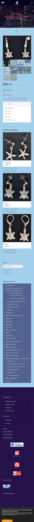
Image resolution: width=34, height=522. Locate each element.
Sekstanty (10, 372)
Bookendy (8, 321)
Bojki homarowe (11, 304)
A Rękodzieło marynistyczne (13, 288)
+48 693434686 (7, 435)
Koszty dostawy (10, 410)
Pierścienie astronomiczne (14, 367)
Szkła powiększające (11, 378)
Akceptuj (5, 519)
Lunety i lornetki (10, 338)
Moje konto (9, 420)
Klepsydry (8, 335)
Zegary (8, 381)
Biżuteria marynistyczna (13, 290)
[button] (28, 38)
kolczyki (5, 99)
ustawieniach (21, 514)
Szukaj (6, 272)
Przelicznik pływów (12, 369)
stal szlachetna (20, 99)
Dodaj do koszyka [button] (9, 169)
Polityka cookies (10, 404)
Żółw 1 (6, 203)
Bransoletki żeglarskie (15, 293)
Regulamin (8, 407)
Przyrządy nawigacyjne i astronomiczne (16, 358)
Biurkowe (8, 318)
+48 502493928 (7, 432)
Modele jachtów (10, 344)
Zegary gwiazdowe (12, 375)
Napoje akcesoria (10, 347)
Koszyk (8, 423)
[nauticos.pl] (17, 2)
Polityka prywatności (11, 401)
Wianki (9, 310)
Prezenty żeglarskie (11, 356)
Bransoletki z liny (15, 295)
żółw (25, 99)
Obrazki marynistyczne (12, 350)
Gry (7, 333)
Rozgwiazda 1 (8, 162)
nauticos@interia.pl (8, 437)
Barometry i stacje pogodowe (13, 315)
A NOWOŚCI (9, 285)
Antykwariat (9, 313)
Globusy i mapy (10, 330)
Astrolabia (10, 361)
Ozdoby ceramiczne (11, 353)
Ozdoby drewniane (12, 307)
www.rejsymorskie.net (8, 493)
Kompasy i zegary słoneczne (15, 364)
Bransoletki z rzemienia (17, 298)
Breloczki (8, 324)
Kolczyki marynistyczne (14, 98)
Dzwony (8, 327)
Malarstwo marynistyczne (12, 341)
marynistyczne (12, 99)
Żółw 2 (6, 244)
